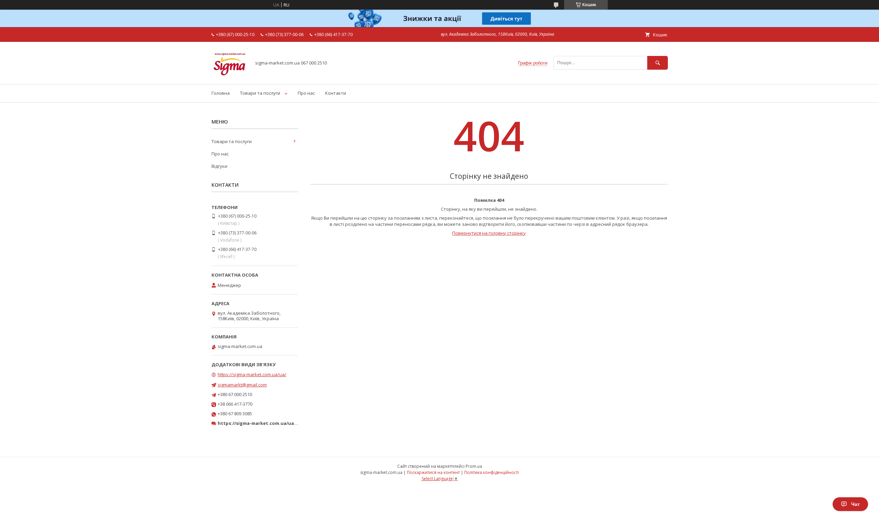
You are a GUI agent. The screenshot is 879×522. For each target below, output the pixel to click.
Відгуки (219, 166)
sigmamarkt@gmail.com (242, 384)
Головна (221, 93)
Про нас (306, 93)
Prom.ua (474, 466)
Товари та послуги (260, 93)
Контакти (335, 93)
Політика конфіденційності (491, 472)
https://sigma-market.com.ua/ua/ (252, 374)
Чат (855, 504)
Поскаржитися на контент (433, 472)
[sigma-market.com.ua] (229, 75)
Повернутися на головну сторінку (489, 233)
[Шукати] (657, 62)
